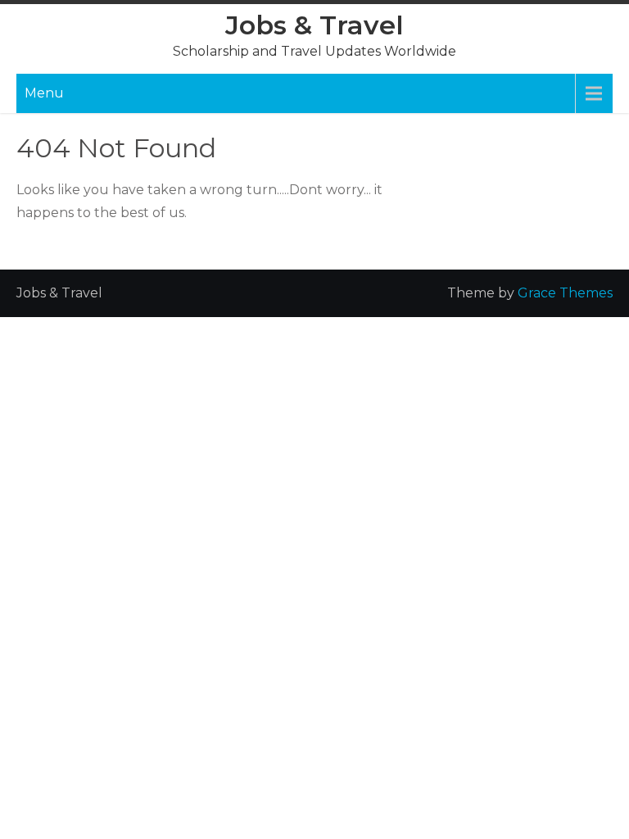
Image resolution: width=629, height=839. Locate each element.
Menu (44, 93)
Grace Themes (565, 293)
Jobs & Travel (314, 25)
